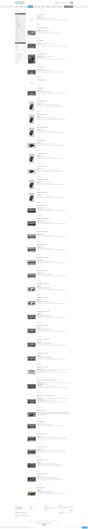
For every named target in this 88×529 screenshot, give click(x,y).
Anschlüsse (17, 49)
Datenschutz (46, 506)
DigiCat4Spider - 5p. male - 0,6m (42, 353)
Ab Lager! (17, 39)
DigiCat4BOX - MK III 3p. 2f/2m (42, 101)
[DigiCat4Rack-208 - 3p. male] (31, 249)
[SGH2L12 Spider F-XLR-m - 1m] (31, 465)
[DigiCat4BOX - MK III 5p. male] (31, 197)
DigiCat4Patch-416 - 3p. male (42, 205)
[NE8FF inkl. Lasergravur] (31, 414)
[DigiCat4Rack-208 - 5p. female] (31, 262)
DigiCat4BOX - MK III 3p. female (42, 127)
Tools (17, 32)
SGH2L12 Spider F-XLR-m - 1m (42, 459)
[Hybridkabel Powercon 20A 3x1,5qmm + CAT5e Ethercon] (31, 386)
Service (17, 34)
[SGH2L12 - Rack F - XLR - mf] (31, 439)
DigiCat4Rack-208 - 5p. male (42, 270)
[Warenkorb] (72, 3)
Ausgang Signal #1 (19, 56)
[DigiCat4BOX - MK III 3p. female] (31, 132)
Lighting (17, 17)
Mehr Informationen (32, 527)
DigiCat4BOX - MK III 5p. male (42, 192)
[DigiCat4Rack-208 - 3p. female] (31, 236)
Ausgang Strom (18, 60)
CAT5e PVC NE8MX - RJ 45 (41, 80)
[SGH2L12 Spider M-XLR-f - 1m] (31, 479)
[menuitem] (62, 3)
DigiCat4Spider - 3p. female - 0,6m (43, 311)
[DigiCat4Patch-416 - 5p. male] (31, 223)
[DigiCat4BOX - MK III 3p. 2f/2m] (31, 106)
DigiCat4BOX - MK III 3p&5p (41, 166)
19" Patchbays (18, 24)
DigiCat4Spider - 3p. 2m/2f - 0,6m (43, 297)
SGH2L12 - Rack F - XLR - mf (42, 433)
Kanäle (17, 47)
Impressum (45, 510)
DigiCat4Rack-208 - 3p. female (42, 231)
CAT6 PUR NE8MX (40, 88)
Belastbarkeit (18, 62)
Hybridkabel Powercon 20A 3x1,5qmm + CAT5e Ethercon (47, 380)
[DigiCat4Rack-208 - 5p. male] (31, 275)
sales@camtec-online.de (20, 512)
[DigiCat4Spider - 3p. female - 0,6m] (31, 317)
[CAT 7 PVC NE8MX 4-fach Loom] (31, 33)
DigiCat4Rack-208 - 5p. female (42, 257)
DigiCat (17, 27)
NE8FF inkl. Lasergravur (41, 410)
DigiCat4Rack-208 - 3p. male (42, 244)
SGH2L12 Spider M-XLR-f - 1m (42, 473)
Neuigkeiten (18, 36)
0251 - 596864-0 (69, 6)
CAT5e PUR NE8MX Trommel (42, 53)
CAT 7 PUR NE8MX (40, 14)
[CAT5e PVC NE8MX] (31, 72)
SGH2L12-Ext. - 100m (40, 487)
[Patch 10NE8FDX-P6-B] (31, 426)
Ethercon (17, 23)
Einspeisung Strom (18, 58)
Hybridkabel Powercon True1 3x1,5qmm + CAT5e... (46, 395)
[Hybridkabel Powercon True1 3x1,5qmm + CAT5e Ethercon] (31, 401)
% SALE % (17, 37)
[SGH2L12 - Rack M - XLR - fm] (31, 452)
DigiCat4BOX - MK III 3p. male (42, 153)
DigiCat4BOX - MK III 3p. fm (41, 140)
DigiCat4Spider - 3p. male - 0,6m (42, 325)
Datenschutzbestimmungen (66, 512)
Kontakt (31, 506)
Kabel (17, 51)
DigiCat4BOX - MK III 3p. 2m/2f (42, 114)
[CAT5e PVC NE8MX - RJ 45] (31, 83)
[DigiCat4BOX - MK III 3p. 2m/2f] (31, 119)
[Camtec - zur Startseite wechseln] (19, 2)
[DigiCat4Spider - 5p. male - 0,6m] (31, 359)
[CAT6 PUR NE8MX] (31, 93)
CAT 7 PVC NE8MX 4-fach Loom (42, 27)
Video (17, 30)
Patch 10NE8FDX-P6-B (41, 421)
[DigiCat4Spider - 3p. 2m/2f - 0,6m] (31, 303)
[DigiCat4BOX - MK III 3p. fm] (31, 145)
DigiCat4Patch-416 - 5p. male (42, 218)
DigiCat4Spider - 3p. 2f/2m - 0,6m (43, 283)
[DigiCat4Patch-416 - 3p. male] (31, 210)
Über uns (31, 509)
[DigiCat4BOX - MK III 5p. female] (31, 184)
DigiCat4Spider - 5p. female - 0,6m (43, 339)
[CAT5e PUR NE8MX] (31, 46)
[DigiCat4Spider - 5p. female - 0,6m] (31, 345)
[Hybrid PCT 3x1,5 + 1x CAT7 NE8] (31, 372)
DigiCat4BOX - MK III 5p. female (42, 179)
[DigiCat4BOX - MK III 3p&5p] (31, 171)
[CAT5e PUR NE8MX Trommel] (31, 59)
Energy (17, 19)
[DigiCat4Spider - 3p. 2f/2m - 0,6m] (31, 289)
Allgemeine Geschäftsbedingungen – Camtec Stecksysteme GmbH (50, 509)
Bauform (17, 45)
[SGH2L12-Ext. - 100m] (31, 493)
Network (17, 21)
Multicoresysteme (19, 28)
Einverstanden (84, 527)
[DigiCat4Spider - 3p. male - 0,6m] (31, 331)
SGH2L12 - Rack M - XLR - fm (42, 446)
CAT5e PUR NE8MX (40, 40)
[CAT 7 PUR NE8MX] (31, 19)
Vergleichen (39, 24)
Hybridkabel (18, 25)
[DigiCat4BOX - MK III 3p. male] (31, 158)
